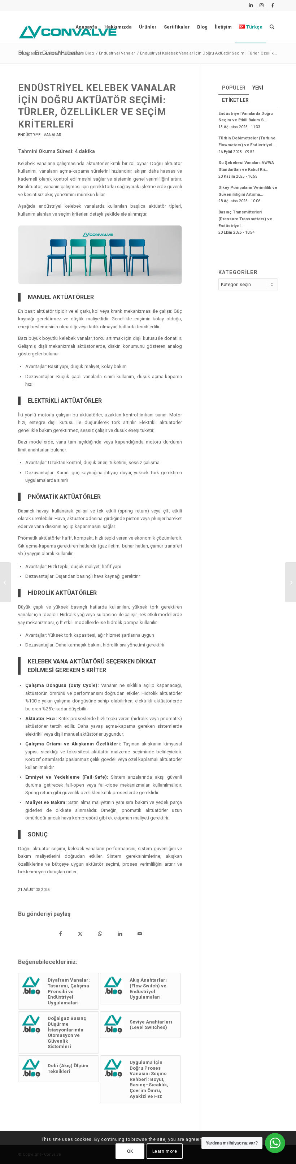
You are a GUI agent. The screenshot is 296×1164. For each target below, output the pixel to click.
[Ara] (272, 27)
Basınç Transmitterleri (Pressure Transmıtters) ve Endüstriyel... (245, 219)
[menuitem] (86, 27)
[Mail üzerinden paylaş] (140, 934)
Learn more (164, 1151)
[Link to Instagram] (261, 5)
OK (130, 1151)
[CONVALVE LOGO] (69, 32)
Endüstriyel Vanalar (39, 135)
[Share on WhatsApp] (100, 934)
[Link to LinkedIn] (250, 5)
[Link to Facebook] (272, 5)
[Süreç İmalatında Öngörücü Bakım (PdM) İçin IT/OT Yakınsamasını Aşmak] (5, 582)
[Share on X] (80, 934)
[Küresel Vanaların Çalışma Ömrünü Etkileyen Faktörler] (290, 582)
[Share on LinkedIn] (120, 934)
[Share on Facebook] (60, 934)
